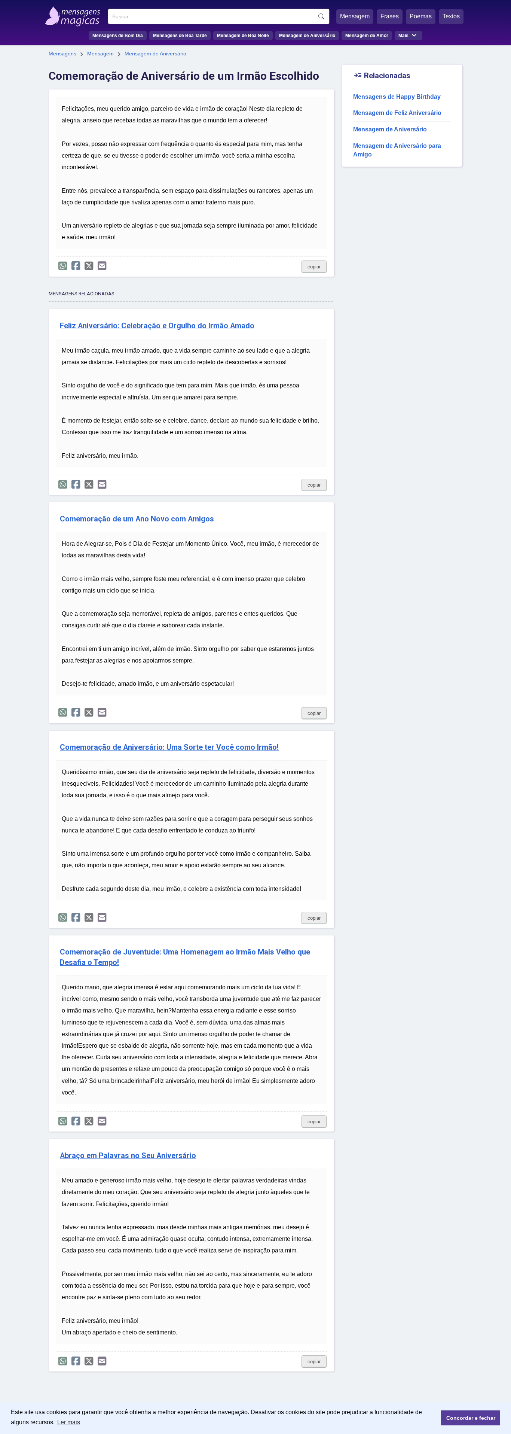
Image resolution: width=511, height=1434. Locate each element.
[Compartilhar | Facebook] (75, 266)
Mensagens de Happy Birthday (397, 97)
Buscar (321, 16)
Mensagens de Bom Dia (117, 35)
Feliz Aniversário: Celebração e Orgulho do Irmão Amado (157, 326)
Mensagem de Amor (366, 35)
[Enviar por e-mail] (101, 266)
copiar (314, 267)
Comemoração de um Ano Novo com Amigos (137, 519)
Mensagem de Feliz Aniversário (397, 113)
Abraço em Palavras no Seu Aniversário (128, 1155)
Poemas (421, 16)
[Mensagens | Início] (74, 14)
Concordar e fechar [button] (470, 1418)
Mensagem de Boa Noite (243, 35)
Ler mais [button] (68, 1422)
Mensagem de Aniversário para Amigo (397, 150)
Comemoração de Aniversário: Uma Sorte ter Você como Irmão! (169, 747)
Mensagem (355, 16)
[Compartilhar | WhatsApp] (62, 266)
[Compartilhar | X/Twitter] (88, 266)
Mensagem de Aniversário (307, 35)
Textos (451, 16)
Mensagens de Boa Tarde (180, 35)
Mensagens (62, 54)
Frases (389, 16)
